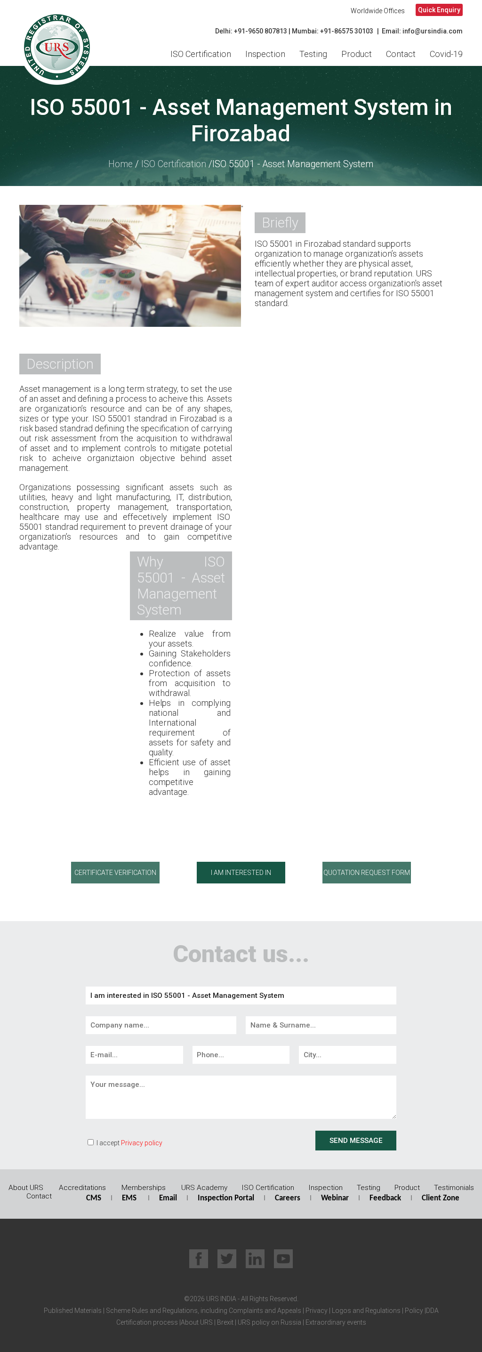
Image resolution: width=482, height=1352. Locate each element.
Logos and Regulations (365, 1310)
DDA (432, 1310)
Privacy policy (141, 1143)
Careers (287, 1198)
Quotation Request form (366, 872)
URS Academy (204, 1187)
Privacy (316, 1310)
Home (120, 164)
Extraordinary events (335, 1322)
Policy (413, 1310)
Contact (401, 54)
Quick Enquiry (439, 10)
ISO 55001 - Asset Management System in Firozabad (241, 120)
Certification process (147, 1322)
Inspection (265, 54)
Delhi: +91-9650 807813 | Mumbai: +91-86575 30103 (294, 31)
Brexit (225, 1322)
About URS (25, 1187)
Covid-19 (446, 54)
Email (168, 1198)
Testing (313, 54)
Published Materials (73, 1310)
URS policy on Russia (269, 1322)
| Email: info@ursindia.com (420, 31)
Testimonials (454, 1187)
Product (356, 54)
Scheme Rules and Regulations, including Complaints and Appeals (202, 1310)
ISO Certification (200, 54)
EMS (129, 1198)
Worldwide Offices (378, 11)
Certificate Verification (115, 872)
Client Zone (440, 1198)
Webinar (335, 1198)
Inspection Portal (226, 1198)
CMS (93, 1198)
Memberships (143, 1187)
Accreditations (82, 1187)
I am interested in (241, 872)
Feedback (385, 1198)
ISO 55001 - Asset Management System (292, 164)
